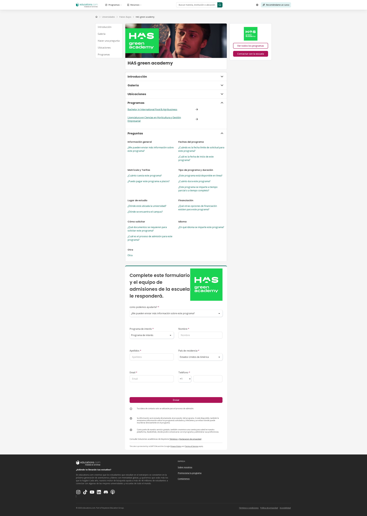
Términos (173, 439)
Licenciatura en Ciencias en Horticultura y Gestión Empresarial (154, 119)
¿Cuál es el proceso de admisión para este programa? (150, 238)
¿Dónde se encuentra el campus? (145, 211)
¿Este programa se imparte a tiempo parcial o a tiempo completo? (197, 188)
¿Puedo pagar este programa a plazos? (149, 181)
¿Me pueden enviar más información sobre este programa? (151, 149)
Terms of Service (191, 446)
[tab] (108, 27)
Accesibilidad (285, 508)
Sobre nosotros (185, 467)
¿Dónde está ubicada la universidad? (147, 206)
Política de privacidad (269, 508)
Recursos (134, 4)
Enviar (176, 400)
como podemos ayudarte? (144, 307)
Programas (114, 4)
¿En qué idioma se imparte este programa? (201, 227)
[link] (145, 16)
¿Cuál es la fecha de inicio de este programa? (196, 158)
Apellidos (135, 350)
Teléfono (184, 372)
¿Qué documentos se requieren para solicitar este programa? (147, 229)
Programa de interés (142, 328)
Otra (130, 255)
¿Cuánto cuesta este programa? (145, 175)
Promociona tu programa (189, 473)
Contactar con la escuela (250, 53)
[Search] (219, 4)
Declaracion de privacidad (190, 439)
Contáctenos (184, 478)
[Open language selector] (257, 4)
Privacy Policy (175, 446)
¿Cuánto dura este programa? (194, 181)
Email (133, 372)
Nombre (183, 328)
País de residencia (188, 350)
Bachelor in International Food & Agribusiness (152, 109)
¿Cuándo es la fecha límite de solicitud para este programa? (201, 149)
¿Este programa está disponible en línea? (200, 175)
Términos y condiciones (249, 508)
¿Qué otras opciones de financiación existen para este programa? (197, 207)
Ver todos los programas (250, 45)
